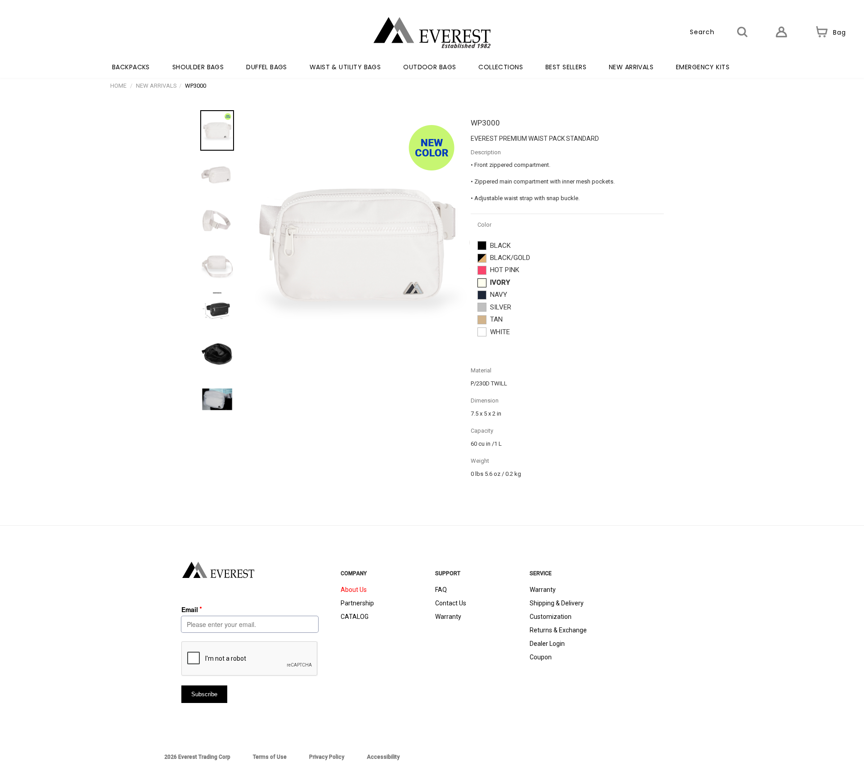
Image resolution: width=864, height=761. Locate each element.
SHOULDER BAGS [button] (198, 67)
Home (118, 85)
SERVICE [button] (541, 573)
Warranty (448, 616)
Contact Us (450, 603)
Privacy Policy (326, 757)
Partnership (357, 603)
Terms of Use (270, 757)
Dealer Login (547, 643)
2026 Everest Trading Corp (197, 757)
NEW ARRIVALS (631, 67)
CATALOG (355, 616)
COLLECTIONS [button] (500, 67)
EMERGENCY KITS (702, 67)
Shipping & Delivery (557, 603)
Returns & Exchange (558, 630)
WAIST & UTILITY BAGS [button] (345, 67)
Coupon (541, 657)
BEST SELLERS (565, 67)
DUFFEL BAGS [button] (266, 67)
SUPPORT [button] (447, 573)
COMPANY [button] (354, 573)
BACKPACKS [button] (131, 67)
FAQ (441, 589)
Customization (551, 616)
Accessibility (383, 757)
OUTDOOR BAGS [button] (429, 67)
